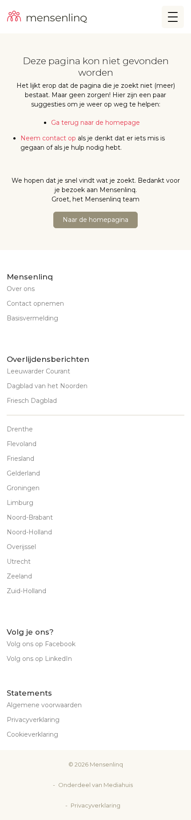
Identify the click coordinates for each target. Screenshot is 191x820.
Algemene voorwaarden (44, 705)
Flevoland (21, 444)
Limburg (20, 503)
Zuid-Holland (26, 591)
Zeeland (19, 576)
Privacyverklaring (33, 720)
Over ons (21, 289)
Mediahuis (118, 784)
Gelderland (23, 473)
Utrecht (19, 562)
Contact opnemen (35, 303)
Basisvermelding (32, 318)
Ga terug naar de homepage (95, 123)
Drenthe (20, 429)
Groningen (23, 488)
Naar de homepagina (95, 220)
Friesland (20, 459)
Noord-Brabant (30, 517)
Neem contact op (48, 138)
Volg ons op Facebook (41, 644)
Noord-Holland (29, 532)
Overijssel (21, 547)
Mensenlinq (106, 764)
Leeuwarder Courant (38, 371)
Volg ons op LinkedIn (39, 659)
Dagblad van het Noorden (47, 386)
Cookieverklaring (32, 734)
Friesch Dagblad (32, 401)
